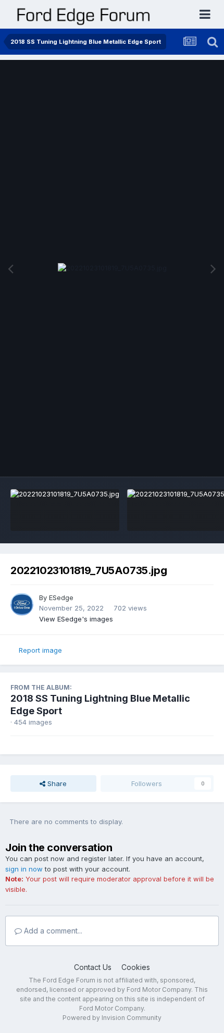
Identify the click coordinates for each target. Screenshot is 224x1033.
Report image (40, 650)
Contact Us (92, 967)
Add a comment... (52, 930)
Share (56, 783)
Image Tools (181, 458)
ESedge (61, 597)
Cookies (135, 967)
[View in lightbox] (112, 268)
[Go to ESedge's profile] (21, 604)
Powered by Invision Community (112, 1018)
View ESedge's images (76, 619)
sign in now (24, 869)
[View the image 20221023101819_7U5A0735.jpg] (64, 510)
